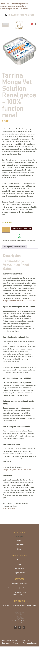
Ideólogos (19, 537)
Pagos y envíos (19, 573)
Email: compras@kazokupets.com (19, 588)
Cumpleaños (19, 568)
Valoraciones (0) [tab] (19, 247)
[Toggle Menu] (5, 24)
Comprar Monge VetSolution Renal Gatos (17, 470)
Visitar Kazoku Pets (9, 508)
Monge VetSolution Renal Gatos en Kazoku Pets (19, 301)
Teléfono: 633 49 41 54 (19, 583)
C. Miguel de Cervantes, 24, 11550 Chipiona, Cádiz (19, 605)
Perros (19, 560)
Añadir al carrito (22, 228)
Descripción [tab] (8, 247)
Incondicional (19, 545)
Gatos (19, 564)
